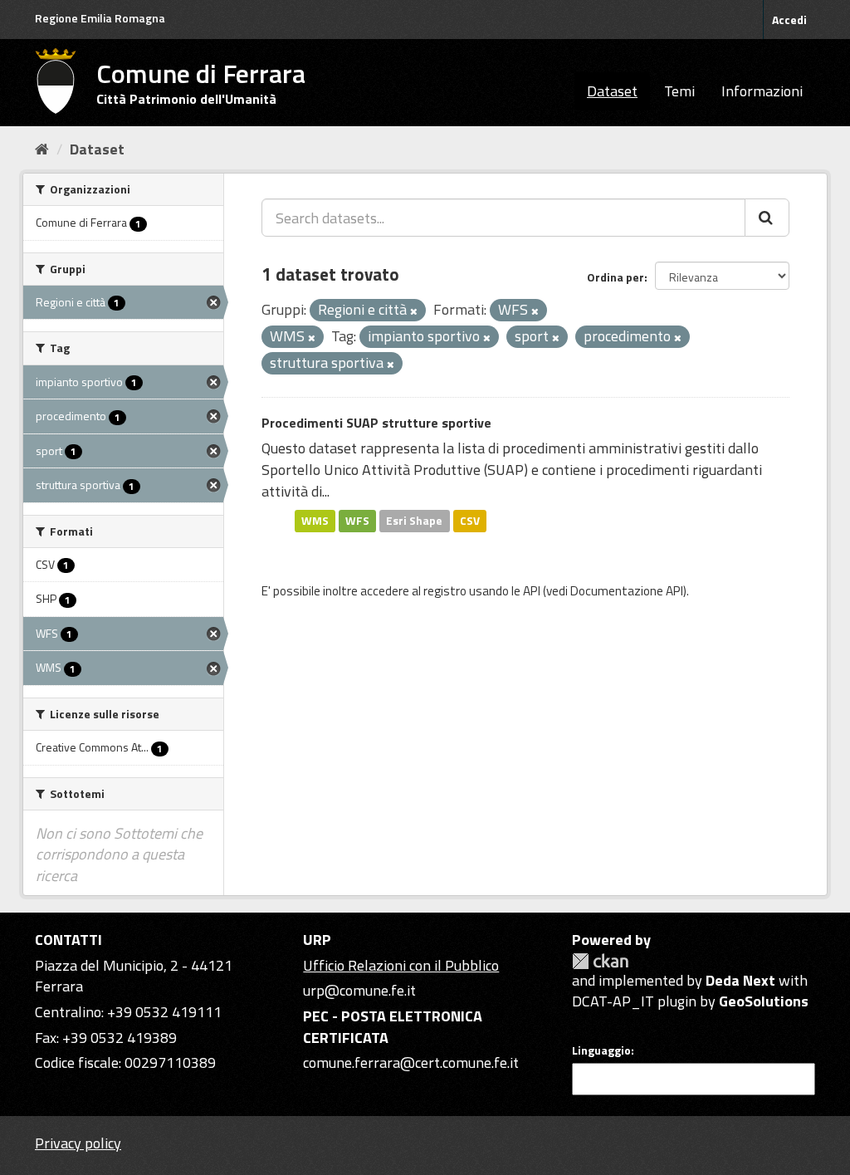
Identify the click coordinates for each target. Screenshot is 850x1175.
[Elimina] (414, 311)
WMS (315, 520)
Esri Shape (414, 520)
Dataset (612, 91)
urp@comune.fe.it (359, 990)
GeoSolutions (763, 1001)
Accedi (789, 19)
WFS (357, 520)
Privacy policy (78, 1143)
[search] (767, 217)
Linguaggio (601, 1050)
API (531, 590)
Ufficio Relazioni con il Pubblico (401, 965)
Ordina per (615, 277)
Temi (679, 91)
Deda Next (740, 980)
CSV (470, 520)
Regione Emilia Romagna (100, 18)
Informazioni (762, 91)
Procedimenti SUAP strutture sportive (376, 423)
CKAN (600, 961)
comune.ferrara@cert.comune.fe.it (411, 1062)
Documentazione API (626, 590)
